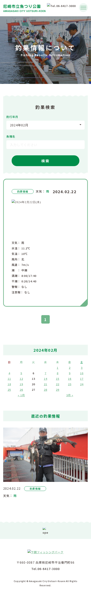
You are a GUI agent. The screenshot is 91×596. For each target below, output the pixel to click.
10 (81, 373)
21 (45, 384)
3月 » (69, 395)
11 (9, 379)
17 (81, 379)
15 (57, 379)
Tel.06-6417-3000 (45, 569)
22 (57, 384)
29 (57, 390)
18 (9, 384)
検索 (45, 160)
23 (69, 384)
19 (21, 384)
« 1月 (21, 395)
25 (9, 390)
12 (21, 379)
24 (81, 384)
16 (69, 379)
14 (45, 379)
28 (45, 390)
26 (21, 390)
